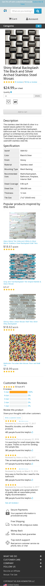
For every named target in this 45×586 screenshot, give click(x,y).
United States (13, 584)
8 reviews (19, 82)
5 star (6, 392)
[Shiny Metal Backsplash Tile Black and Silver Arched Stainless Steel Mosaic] (22, 47)
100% (30, 392)
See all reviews (11, 503)
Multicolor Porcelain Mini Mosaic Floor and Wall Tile (21, 364)
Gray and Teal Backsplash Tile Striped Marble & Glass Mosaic (22, 282)
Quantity (6, 92)
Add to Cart (22, 112)
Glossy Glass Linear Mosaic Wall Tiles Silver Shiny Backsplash (20, 322)
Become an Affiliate (11, 571)
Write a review (31, 82)
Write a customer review (13, 418)
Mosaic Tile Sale (10, 574)
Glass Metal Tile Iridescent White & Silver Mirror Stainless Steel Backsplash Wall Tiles (20, 242)
